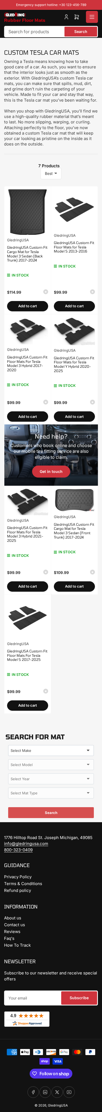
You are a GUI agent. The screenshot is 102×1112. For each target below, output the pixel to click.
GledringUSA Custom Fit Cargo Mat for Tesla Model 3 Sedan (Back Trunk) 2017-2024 (27, 253)
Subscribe (79, 997)
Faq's (9, 938)
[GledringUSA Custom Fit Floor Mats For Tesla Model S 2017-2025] (27, 618)
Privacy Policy (18, 876)
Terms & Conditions (23, 883)
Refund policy (17, 890)
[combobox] (51, 31)
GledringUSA (18, 240)
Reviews (12, 931)
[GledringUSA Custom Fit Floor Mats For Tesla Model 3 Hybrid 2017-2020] (27, 331)
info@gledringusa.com (26, 843)
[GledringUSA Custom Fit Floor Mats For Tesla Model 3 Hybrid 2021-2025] (27, 501)
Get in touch (51, 471)
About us (12, 917)
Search (80, 31)
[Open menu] (92, 17)
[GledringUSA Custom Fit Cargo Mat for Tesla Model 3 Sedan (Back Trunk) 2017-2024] (27, 212)
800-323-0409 (18, 849)
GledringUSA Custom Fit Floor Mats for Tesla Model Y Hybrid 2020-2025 (74, 364)
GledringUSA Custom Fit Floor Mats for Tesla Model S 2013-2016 (74, 247)
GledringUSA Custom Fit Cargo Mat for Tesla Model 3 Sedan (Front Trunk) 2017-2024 (74, 530)
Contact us (14, 924)
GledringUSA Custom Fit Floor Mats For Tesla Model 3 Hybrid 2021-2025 (27, 534)
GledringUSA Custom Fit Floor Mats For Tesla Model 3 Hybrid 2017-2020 (27, 363)
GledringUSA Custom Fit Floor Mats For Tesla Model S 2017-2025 (27, 655)
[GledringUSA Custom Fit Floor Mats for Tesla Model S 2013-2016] (74, 209)
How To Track (17, 945)
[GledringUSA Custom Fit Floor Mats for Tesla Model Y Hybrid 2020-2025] (74, 331)
